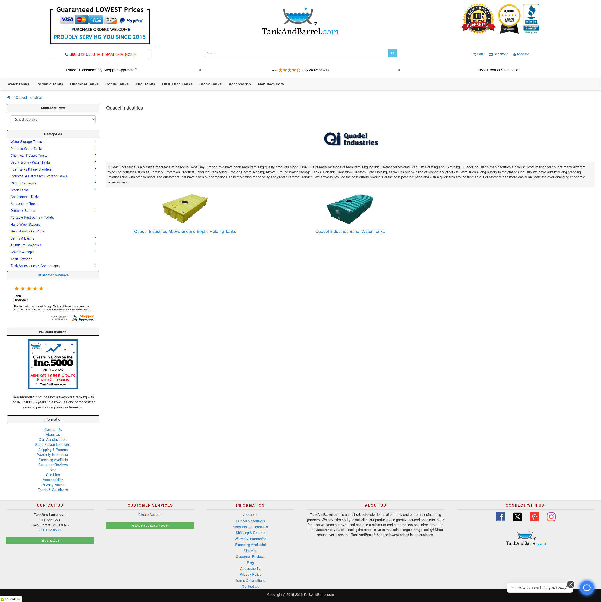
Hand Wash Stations (26, 224)
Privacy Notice (53, 484)
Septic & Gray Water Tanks (31, 162)
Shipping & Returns (53, 449)
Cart (479, 54)
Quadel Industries (29, 97)
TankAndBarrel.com (319, 594)
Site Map (53, 474)
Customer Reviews (53, 275)
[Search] (392, 53)
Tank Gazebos (21, 258)
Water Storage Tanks (27, 141)
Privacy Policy (250, 574)
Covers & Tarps (23, 251)
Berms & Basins (23, 238)
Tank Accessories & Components (36, 265)
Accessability (53, 479)
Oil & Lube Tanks (24, 183)
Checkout (500, 54)
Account (522, 54)
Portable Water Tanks (27, 148)
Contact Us (53, 429)
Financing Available (53, 459)
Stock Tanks (20, 189)
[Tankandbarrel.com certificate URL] (73, 317)
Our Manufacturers (53, 439)
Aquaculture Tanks (24, 203)
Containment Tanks (25, 196)
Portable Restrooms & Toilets (32, 217)
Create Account (150, 514)
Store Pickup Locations (53, 444)
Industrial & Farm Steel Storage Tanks (39, 176)
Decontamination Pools (28, 231)
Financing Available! (250, 544)
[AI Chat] (587, 588)
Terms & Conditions (53, 489)
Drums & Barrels (23, 210)
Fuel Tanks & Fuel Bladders (32, 169)
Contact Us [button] (51, 540)
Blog (53, 469)
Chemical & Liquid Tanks (29, 155)
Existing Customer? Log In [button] (151, 525)
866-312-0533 (50, 529)
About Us (53, 434)
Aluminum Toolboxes (26, 245)
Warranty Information (53, 454)
